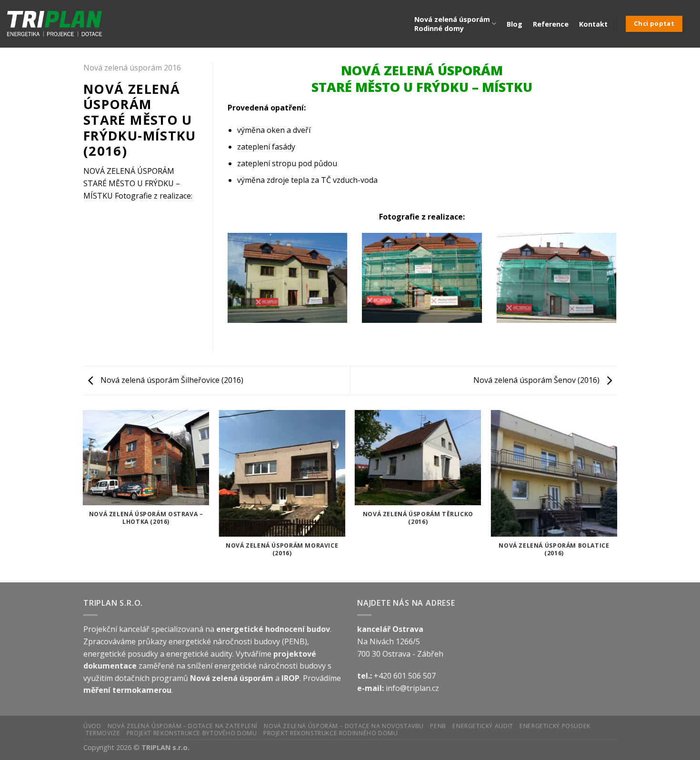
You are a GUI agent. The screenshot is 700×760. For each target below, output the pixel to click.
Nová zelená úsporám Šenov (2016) (537, 380)
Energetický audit (482, 726)
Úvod (92, 726)
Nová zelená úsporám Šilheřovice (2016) (171, 380)
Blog (514, 24)
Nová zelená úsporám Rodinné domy (452, 24)
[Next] (618, 284)
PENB (438, 726)
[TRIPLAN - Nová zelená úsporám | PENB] (54, 24)
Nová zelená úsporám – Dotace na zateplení (183, 726)
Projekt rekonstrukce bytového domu (192, 733)
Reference (551, 24)
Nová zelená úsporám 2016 (132, 67)
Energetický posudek (555, 726)
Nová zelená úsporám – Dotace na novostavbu (344, 726)
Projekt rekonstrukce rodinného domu (330, 733)
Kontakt (593, 24)
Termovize (103, 733)
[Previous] (226, 284)
